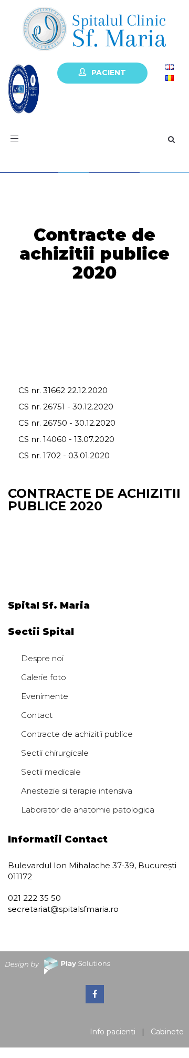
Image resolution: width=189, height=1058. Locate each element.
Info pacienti (112, 1031)
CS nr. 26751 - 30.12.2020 (65, 407)
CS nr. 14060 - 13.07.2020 (66, 439)
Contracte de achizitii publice (77, 734)
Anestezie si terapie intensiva (76, 791)
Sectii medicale (51, 772)
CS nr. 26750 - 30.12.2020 (67, 423)
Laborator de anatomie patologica (87, 810)
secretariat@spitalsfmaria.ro (63, 909)
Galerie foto (43, 677)
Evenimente (44, 696)
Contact (36, 715)
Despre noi (42, 658)
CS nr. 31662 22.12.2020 (63, 390)
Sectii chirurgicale (55, 753)
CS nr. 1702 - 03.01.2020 (64, 455)
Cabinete (167, 1031)
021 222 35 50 (34, 898)
